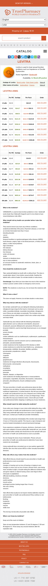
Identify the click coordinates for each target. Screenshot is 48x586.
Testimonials (24, 550)
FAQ (24, 554)
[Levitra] (9, 72)
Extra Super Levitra (32, 82)
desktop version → (24, 3)
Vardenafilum (24, 85)
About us (24, 542)
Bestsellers (24, 546)
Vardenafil (33, 75)
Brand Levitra (21, 82)
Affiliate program (24, 573)
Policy (24, 558)
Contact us (24, 562)
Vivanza (31, 85)
